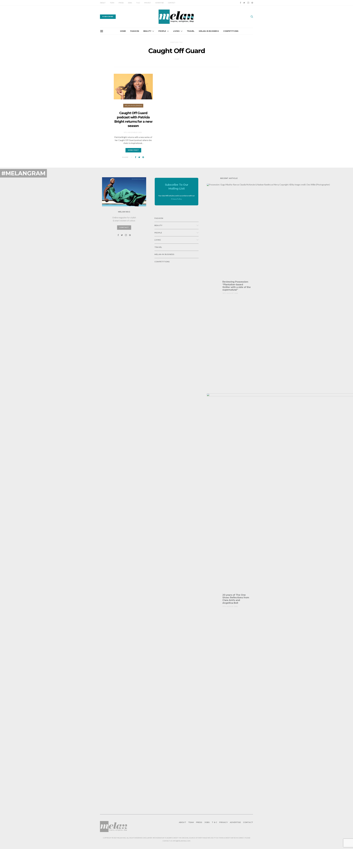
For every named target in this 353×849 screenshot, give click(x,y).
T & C (138, 3)
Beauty (147, 31)
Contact (171, 3)
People (162, 31)
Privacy (147, 3)
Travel (190, 31)
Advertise (159, 3)
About (102, 3)
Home (123, 31)
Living (176, 31)
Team (112, 3)
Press (121, 3)
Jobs (130, 3)
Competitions (230, 31)
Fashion (134, 31)
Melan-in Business (209, 31)
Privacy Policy (176, 199)
